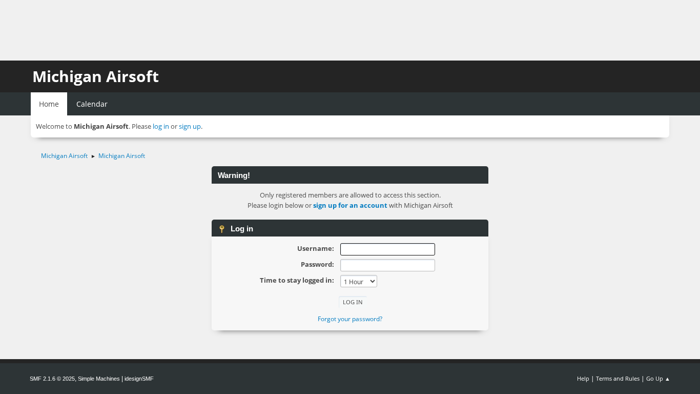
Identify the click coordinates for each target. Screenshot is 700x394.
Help (583, 378)
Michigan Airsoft (95, 76)
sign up (190, 126)
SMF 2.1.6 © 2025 (52, 379)
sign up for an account (350, 205)
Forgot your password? (350, 318)
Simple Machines (99, 379)
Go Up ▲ (658, 378)
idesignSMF (139, 379)
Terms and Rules (618, 378)
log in (161, 126)
